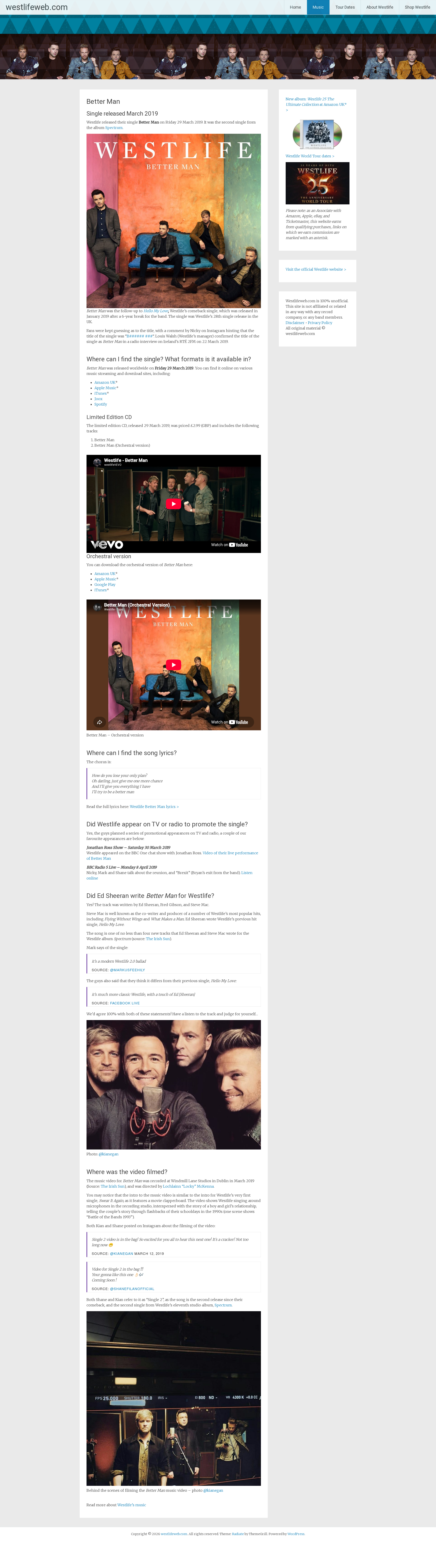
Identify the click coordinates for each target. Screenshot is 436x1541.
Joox (98, 398)
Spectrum (114, 127)
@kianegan (109, 1154)
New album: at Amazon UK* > (316, 104)
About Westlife (380, 7)
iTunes (100, 393)
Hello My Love (156, 311)
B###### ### (140, 336)
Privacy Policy (320, 322)
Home (295, 7)
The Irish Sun (158, 938)
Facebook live (125, 1003)
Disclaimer (295, 322)
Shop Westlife (417, 7)
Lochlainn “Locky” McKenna (188, 1186)
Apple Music (105, 388)
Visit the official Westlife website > (316, 269)
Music (318, 7)
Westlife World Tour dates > (310, 156)
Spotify (100, 404)
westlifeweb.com (37, 7)
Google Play (104, 584)
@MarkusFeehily (127, 969)
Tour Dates (345, 7)
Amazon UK (104, 382)
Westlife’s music (131, 1505)
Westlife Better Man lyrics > (154, 806)
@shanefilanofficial (132, 1288)
